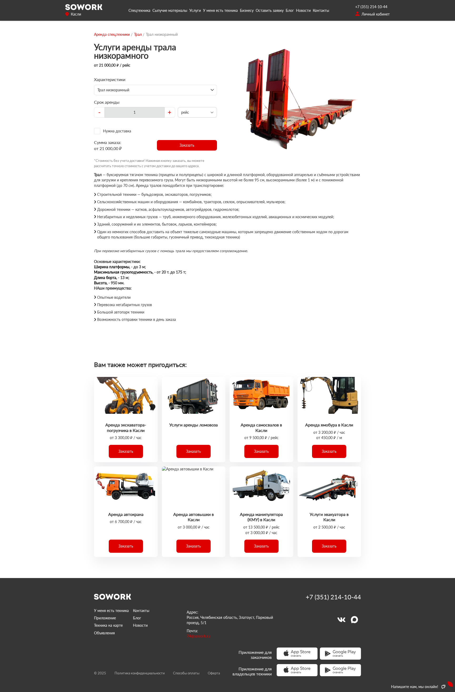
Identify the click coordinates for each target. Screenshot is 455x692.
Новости (303, 10)
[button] (187, 145)
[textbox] (134, 112)
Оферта (214, 673)
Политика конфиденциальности (140, 673)
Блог (290, 10)
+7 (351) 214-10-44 (371, 6)
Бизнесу (247, 10)
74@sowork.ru (198, 636)
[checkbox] (155, 131)
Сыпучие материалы (169, 10)
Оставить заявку (270, 10)
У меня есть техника (220, 10)
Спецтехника (139, 10)
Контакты (321, 10)
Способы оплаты (186, 673)
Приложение (105, 618)
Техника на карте (108, 625)
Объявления (104, 633)
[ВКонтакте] (341, 619)
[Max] (354, 619)
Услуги (195, 10)
